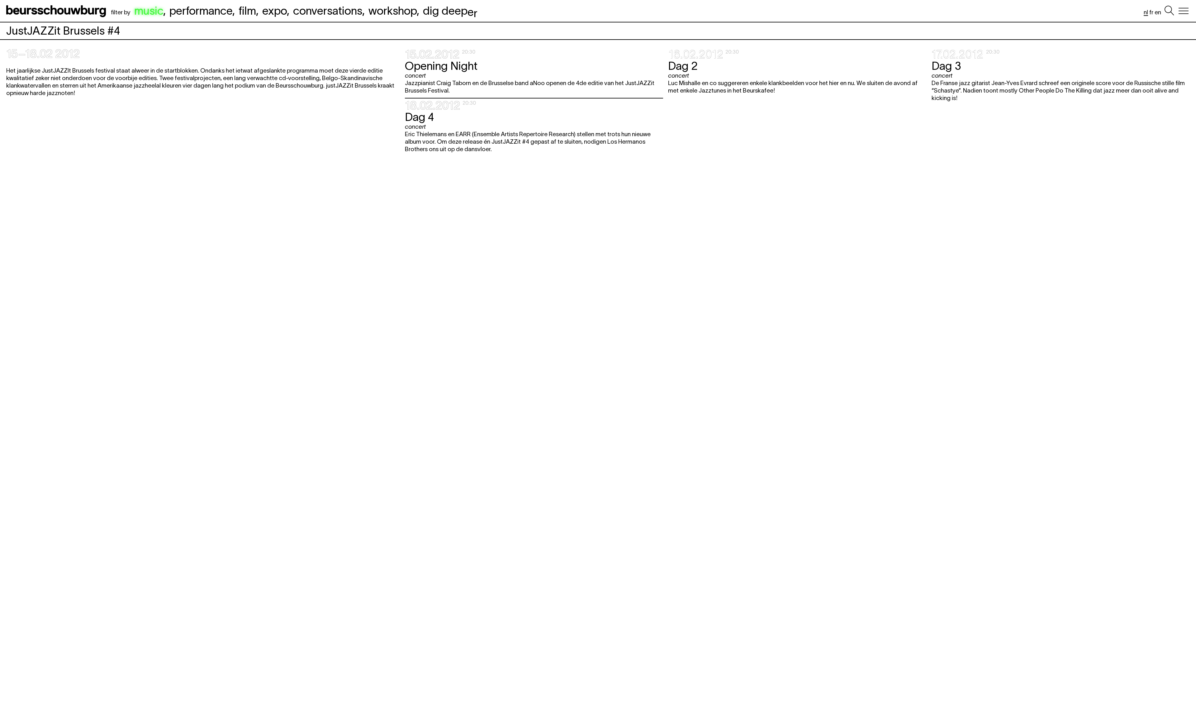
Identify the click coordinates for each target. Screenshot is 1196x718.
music (148, 10)
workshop (392, 10)
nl (1146, 12)
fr (1151, 12)
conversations (327, 10)
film (247, 10)
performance (200, 10)
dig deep (450, 10)
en (1158, 12)
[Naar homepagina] (57, 11)
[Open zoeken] (1169, 11)
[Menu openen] (1183, 11)
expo (274, 10)
